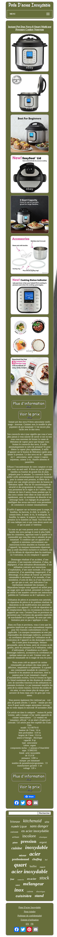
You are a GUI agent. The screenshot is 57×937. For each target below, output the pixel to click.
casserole (20, 879)
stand (39, 895)
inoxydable (36, 847)
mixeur (22, 855)
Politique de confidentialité (30, 916)
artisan (15, 837)
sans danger (39, 826)
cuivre (30, 891)
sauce (18, 885)
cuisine (16, 848)
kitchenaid (32, 820)
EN (27, 924)
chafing (37, 859)
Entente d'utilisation (30, 920)
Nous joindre (29, 911)
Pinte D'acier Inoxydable (30, 907)
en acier (31, 878)
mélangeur (33, 883)
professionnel (20, 859)
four (12, 879)
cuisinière (24, 896)
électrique (40, 891)
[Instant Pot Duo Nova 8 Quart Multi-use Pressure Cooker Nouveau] (30, 53)
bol (46, 860)
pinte (15, 842)
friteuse (15, 821)
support (42, 867)
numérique (19, 826)
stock (44, 877)
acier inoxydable (30, 871)
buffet (33, 866)
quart (20, 865)
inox (19, 890)
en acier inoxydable (35, 831)
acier (34, 854)
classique (43, 837)
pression (28, 841)
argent (43, 842)
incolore (29, 836)
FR (32, 924)
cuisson (14, 832)
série (47, 822)
